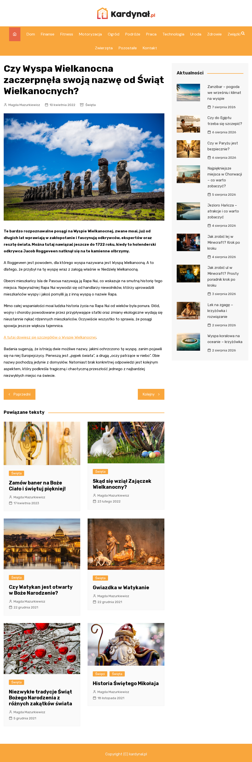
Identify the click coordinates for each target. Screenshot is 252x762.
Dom (31, 34)
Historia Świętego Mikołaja (126, 683)
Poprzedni (22, 394)
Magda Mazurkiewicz (24, 105)
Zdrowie (214, 34)
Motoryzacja (90, 34)
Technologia (173, 34)
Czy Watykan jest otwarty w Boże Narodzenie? (40, 590)
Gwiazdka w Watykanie (121, 587)
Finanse (47, 34)
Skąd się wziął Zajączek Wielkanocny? (122, 484)
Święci (100, 674)
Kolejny (149, 394)
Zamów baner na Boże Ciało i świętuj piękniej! (37, 486)
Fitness (66, 34)
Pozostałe (128, 48)
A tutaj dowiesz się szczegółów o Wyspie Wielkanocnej (50, 337)
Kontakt (150, 48)
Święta (90, 105)
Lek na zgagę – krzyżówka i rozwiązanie (220, 311)
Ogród (113, 34)
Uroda (195, 34)
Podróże (132, 34)
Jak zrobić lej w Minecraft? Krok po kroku (223, 242)
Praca (151, 34)
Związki (234, 34)
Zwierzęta (104, 48)
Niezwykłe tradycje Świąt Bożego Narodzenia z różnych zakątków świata (40, 698)
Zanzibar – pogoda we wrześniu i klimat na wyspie (224, 93)
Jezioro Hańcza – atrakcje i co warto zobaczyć (223, 211)
